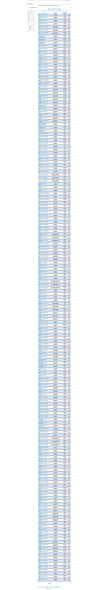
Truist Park (55, 202)
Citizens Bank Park (55, 513)
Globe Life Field (55, 86)
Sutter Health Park (55, 174)
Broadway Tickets (57, 586)
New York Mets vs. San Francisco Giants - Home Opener (42, 124)
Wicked (32, 16)
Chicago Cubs (32, 18)
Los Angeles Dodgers (32, 20)
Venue (55, 12)
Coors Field (55, 164)
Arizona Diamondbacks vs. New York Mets (42, 360)
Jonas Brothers (32, 15)
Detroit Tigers (32, 19)
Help (69, 0)
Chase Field (55, 359)
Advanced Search (41, 587)
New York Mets (32, 17)
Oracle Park (55, 312)
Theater (47, 586)
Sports (41, 586)
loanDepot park (55, 45)
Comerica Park (55, 149)
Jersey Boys (32, 13)
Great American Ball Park (55, 444)
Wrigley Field (55, 557)
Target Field (55, 252)
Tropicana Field (55, 26)
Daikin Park (55, 475)
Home (38, 586)
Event (43, 12)
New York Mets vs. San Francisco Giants (42, 36)
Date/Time (64, 12)
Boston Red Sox (32, 14)
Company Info (52, 587)
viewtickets (69, 14)
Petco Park (55, 243)
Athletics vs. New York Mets (42, 174)
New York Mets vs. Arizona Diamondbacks (42, 419)
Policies (66, 0)
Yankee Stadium (55, 54)
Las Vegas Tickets (51, 586)
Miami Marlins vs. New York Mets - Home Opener (42, 105)
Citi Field (55, 17)
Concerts (44, 586)
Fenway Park (55, 397)
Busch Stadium (55, 353)
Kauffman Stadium (55, 306)
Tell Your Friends (47, 587)
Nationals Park (55, 95)
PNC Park (55, 428)
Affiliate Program (57, 587)
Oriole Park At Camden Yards (55, 284)
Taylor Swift (32, 21)
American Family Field (55, 240)
